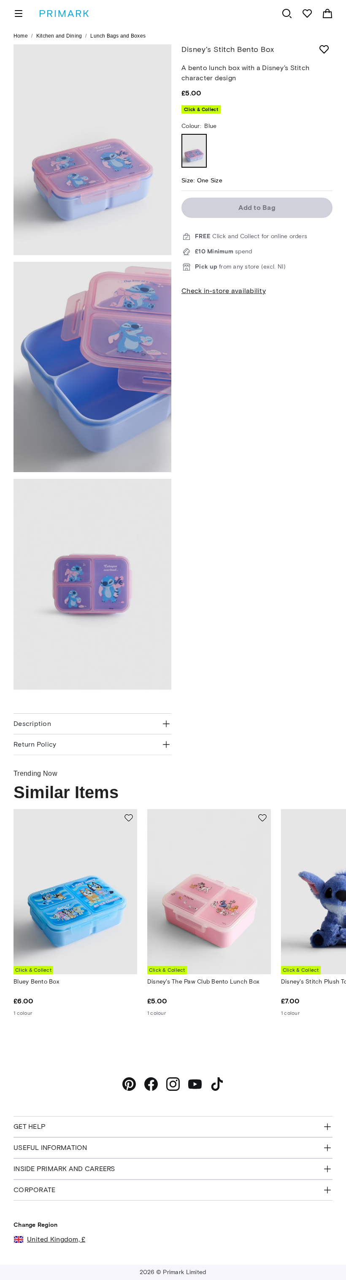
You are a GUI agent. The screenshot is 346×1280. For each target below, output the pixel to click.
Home (21, 36)
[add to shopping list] (324, 49)
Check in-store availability (223, 291)
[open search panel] (286, 13)
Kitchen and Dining (59, 36)
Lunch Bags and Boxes (118, 36)
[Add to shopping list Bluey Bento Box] (128, 817)
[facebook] (151, 1084)
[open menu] (18, 13)
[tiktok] (216, 1084)
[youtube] (195, 1084)
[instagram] (173, 1084)
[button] (321, 1257)
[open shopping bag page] (327, 13)
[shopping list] (307, 13)
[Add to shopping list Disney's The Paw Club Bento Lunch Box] (262, 817)
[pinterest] (129, 1084)
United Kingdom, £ (56, 1239)
